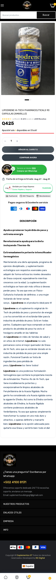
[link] (6, 578)
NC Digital (40, 558)
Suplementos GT (24, 555)
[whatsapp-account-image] (27, 5)
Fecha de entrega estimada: (20, 179)
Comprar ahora (28, 157)
